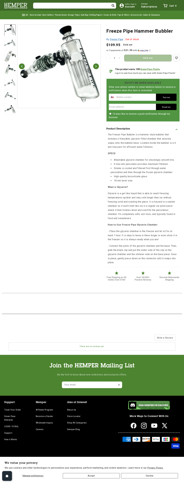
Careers (40, 429)
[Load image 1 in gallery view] (10, 30)
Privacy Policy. (155, 467)
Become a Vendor (44, 416)
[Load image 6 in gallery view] (10, 96)
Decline (149, 475)
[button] (25, 15)
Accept (91, 475)
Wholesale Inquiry (44, 423)
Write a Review (165, 337)
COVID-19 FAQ (11, 426)
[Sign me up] (119, 384)
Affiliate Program (44, 410)
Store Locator (74, 416)
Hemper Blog (73, 429)
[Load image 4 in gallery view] (10, 69)
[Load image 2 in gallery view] (10, 43)
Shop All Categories (77, 423)
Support (8, 433)
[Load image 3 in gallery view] (10, 56)
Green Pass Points (150, 69)
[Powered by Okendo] (21, 339)
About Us (71, 410)
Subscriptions (149, 6)
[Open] (7, 476)
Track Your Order (12, 410)
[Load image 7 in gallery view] (10, 109)
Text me (166, 97)
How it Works (10, 439)
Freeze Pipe (116, 39)
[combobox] (74, 5)
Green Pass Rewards (10, 418)
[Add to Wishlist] (177, 58)
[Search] (113, 5)
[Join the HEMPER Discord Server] (149, 408)
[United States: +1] (112, 97)
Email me (166, 107)
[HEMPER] (16, 5)
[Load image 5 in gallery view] (10, 82)
